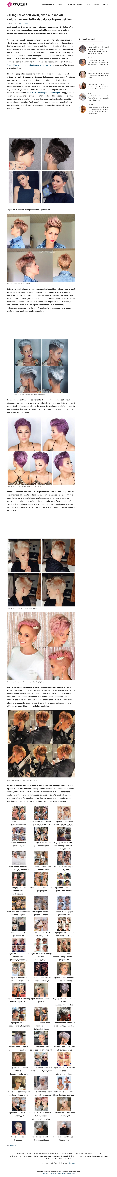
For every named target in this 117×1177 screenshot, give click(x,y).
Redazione (53, 1173)
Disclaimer (71, 1173)
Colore (60, 5)
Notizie (96, 5)
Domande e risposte (75, 5)
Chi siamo (45, 1173)
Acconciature (47, 5)
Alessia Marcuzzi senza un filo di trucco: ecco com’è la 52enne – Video (98, 76)
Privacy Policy (62, 1173)
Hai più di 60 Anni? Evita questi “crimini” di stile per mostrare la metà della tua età (98, 98)
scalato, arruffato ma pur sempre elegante (44, 93)
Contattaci (72, 1163)
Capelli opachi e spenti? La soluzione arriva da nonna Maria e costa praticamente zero (98, 87)
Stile (103, 5)
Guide (88, 5)
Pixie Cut (13, 1146)
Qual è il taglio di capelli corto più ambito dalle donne (29, 65)
